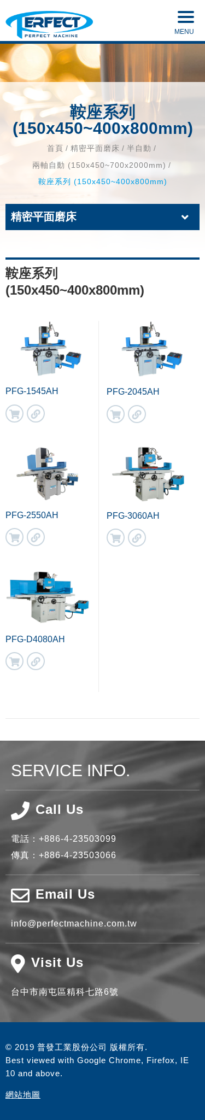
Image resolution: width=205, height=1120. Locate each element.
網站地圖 (22, 1094)
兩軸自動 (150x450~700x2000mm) (99, 165)
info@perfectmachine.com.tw (74, 923)
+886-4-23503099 (77, 838)
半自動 (139, 148)
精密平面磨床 (95, 148)
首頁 (55, 148)
